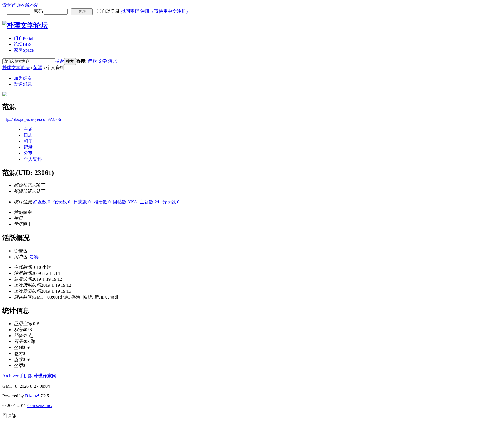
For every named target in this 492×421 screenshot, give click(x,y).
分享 (28, 153)
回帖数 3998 (125, 201)
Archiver (10, 375)
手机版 (26, 375)
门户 (23, 38)
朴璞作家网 (45, 375)
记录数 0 (61, 201)
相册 (28, 141)
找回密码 (130, 11)
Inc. (48, 405)
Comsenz (36, 405)
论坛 (23, 44)
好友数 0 (41, 201)
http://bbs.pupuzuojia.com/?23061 (32, 119)
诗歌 (92, 61)
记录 (28, 147)
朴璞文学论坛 (16, 67)
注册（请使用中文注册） (165, 11)
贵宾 (34, 256)
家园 (24, 50)
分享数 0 (170, 201)
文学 (102, 61)
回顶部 (9, 415)
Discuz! (32, 395)
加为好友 (23, 78)
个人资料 (33, 159)
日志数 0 (82, 201)
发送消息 (23, 84)
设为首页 (11, 5)
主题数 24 (149, 201)
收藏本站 (29, 5)
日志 (28, 135)
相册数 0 (102, 201)
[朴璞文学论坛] (25, 25)
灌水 (112, 61)
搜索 (59, 61)
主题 (28, 129)
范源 (37, 67)
